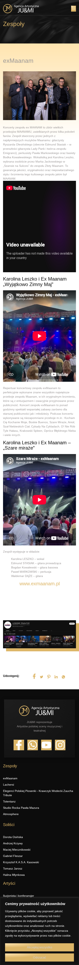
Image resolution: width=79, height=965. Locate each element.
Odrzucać (39, 957)
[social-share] (34, 676)
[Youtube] (46, 745)
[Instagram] (60, 745)
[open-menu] (73, 9)
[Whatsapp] (32, 745)
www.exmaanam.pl (39, 583)
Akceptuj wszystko (39, 947)
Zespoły (14, 24)
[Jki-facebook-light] (19, 745)
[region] (39, 931)
